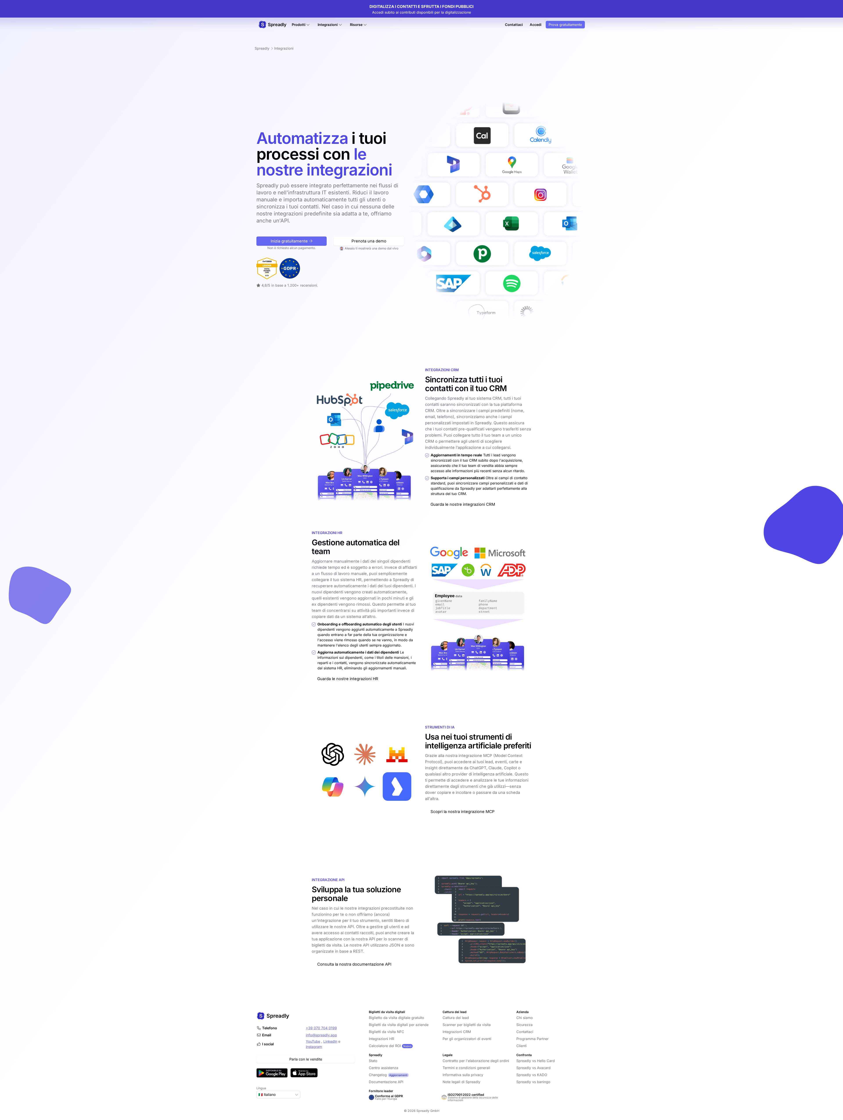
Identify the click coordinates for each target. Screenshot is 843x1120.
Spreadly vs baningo (533, 1082)
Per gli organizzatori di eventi (467, 1039)
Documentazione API (386, 1082)
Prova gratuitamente (565, 24)
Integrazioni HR (381, 1039)
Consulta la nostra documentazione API (354, 964)
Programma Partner (532, 1039)
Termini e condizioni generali (466, 1068)
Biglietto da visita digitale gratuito (396, 1017)
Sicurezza (524, 1024)
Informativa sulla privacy (463, 1075)
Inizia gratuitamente (290, 241)
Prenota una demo (368, 241)
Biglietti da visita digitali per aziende (399, 1024)
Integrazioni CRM (457, 1032)
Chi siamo (524, 1017)
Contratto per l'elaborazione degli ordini (476, 1061)
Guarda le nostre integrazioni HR (347, 678)
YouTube (313, 1041)
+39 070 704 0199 (321, 1028)
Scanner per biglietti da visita (467, 1024)
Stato (373, 1061)
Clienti (521, 1046)
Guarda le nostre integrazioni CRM (463, 504)
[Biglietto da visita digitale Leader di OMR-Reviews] (266, 268)
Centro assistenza (383, 1068)
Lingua (261, 1088)
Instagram (314, 1046)
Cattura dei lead (456, 1017)
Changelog (378, 1075)
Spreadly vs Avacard (533, 1068)
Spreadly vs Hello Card (535, 1061)
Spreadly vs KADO (531, 1075)
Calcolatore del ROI (385, 1046)
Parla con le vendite (305, 1059)
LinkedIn (330, 1041)
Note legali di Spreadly (461, 1082)
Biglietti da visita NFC (386, 1032)
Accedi (535, 24)
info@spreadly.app (321, 1035)
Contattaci (514, 24)
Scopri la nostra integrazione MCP (463, 811)
